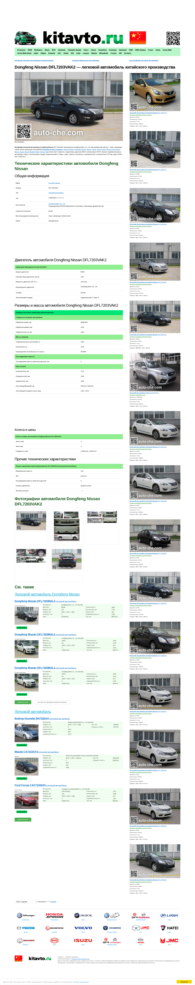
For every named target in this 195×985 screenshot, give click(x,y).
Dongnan (113, 50)
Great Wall (167, 50)
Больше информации (81, 982)
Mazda (94, 53)
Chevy (93, 50)
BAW (30, 50)
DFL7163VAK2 (148, 770)
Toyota (113, 53)
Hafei (36, 53)
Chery (86, 50)
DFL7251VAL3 (148, 282)
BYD (53, 50)
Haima (43, 53)
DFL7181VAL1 (148, 169)
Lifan (78, 53)
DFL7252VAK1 (148, 447)
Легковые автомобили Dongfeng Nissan (141, 115)
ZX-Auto (127, 53)
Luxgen (86, 53)
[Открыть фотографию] (69, 106)
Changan (61, 50)
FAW (131, 50)
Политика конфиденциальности (80, 959)
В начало (21, 50)
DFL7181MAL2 (148, 880)
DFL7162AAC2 (148, 224)
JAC (59, 53)
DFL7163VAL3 (148, 711)
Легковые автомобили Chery (138, 395)
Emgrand (123, 50)
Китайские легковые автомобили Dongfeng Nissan (34, 60)
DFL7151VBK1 (148, 553)
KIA (72, 53)
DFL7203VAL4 (148, 334)
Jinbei (65, 53)
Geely (157, 50)
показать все (23, 702)
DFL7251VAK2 (148, 603)
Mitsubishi (103, 53)
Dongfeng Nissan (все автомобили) (85, 60)
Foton (150, 50)
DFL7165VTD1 (148, 113)
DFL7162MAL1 (148, 655)
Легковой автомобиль (56, 193)
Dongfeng (102, 50)
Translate (53, 902)
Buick (47, 50)
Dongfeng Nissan (54, 183)
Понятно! (184, 981)
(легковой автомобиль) (45, 601)
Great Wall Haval (24, 53)
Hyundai (51, 53)
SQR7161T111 (144, 393)
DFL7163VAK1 (148, 826)
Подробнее (21, 627)
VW (120, 53)
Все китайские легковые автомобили (143, 60)
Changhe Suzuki (74, 50)
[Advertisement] (75, 15)
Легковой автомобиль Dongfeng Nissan (47, 594)
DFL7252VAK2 (148, 501)
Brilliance (38, 50)
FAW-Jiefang (140, 50)
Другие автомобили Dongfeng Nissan (52, 702)
